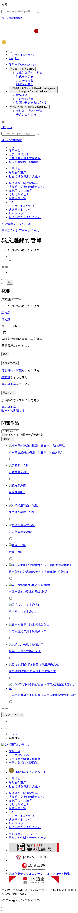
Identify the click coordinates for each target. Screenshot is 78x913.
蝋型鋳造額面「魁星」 (23, 512)
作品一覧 (23, 64)
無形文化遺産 (24, 98)
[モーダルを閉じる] (2, 907)
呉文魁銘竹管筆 (11, 370)
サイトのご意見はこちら (25, 217)
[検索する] (37, 12)
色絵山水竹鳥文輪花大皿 (25, 651)
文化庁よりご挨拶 (20, 190)
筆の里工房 (8, 383)
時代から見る (24, 76)
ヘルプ (13, 202)
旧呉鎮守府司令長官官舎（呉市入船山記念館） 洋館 (42, 694)
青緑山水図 (16, 551)
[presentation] (3, 434)
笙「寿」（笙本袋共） (23, 611)
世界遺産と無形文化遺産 (33, 90)
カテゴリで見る (22, 68)
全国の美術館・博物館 (29, 106)
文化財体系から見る (29, 72)
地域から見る (24, 84)
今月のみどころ (26, 114)
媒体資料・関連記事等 (23, 183)
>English (14, 58)
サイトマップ (17, 213)
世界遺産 (22, 95)
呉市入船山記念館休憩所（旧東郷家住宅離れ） (39, 571)
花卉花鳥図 (17, 492)
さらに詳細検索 (11, 18)
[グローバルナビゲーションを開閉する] (2, 122)
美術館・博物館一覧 (29, 110)
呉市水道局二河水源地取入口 (27, 631)
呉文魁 (5, 319)
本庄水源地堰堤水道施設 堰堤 (28, 591)
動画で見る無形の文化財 (32, 102)
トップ (13, 146)
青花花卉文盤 (19, 472)
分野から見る (24, 80)
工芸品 (5, 312)
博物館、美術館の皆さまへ (26, 186)
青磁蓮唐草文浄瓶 (20, 532)
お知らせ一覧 (17, 198)
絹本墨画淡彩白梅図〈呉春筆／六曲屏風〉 (36, 452)
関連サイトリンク (20, 209)
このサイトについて (22, 54)
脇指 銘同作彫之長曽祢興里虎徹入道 (32, 671)
